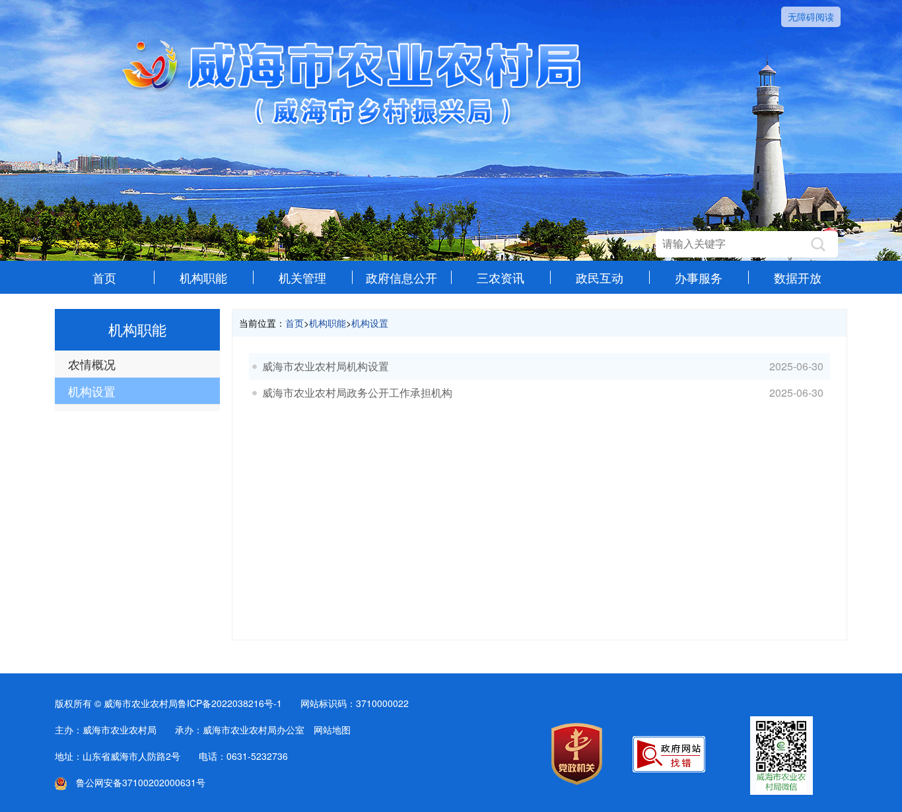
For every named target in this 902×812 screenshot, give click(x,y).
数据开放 (797, 277)
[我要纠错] (669, 768)
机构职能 (203, 277)
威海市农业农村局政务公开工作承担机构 (357, 392)
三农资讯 (500, 277)
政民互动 (599, 277)
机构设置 (92, 390)
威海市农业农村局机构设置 (325, 366)
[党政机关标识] (576, 781)
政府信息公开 (401, 277)
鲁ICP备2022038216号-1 (230, 703)
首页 (104, 277)
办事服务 (698, 277)
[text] (733, 244)
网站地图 (332, 729)
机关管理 (302, 277)
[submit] (818, 244)
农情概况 (92, 363)
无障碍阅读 (811, 16)
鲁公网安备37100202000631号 (136, 782)
